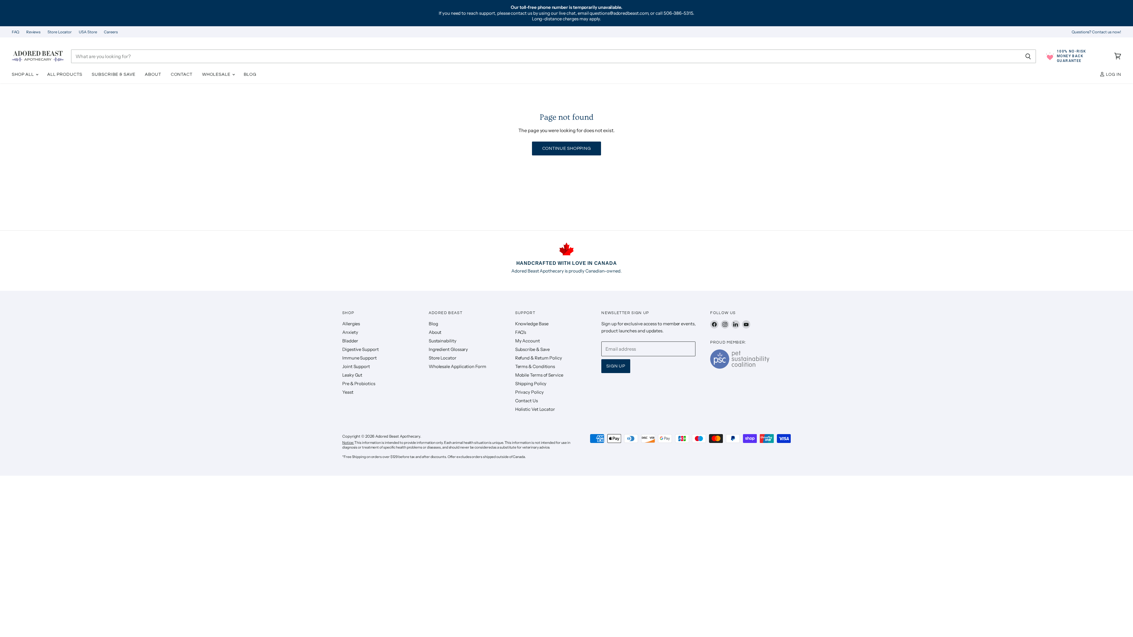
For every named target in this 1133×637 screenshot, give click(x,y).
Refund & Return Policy (538, 358)
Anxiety (350, 332)
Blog (250, 74)
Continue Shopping (566, 148)
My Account (527, 341)
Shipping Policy (531, 383)
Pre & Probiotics (358, 383)
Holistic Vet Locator (535, 409)
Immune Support (359, 358)
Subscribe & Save (113, 74)
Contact (181, 74)
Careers (110, 32)
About (153, 74)
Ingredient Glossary (448, 349)
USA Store (88, 32)
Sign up (615, 366)
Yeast (347, 392)
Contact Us (526, 400)
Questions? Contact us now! (1096, 32)
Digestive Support (360, 349)
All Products (64, 74)
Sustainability (442, 341)
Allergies (351, 323)
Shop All (23, 74)
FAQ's (520, 332)
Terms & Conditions (535, 366)
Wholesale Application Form (457, 366)
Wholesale (217, 74)
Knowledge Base (532, 323)
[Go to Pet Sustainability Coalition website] (739, 367)
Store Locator (60, 32)
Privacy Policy (529, 392)
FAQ (15, 32)
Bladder (350, 341)
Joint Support (356, 366)
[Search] (1028, 56)
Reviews (33, 32)
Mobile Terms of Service (539, 375)
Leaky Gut (352, 375)
